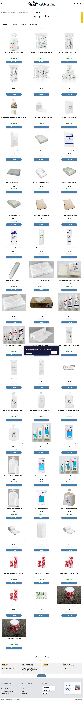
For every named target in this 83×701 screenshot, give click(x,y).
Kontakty (3, 695)
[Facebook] (43, 693)
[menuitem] (27, 9)
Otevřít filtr (41, 28)
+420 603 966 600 (46, 690)
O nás (2, 686)
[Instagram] (46, 693)
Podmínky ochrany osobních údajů (8, 691)
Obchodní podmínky (5, 690)
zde (50, 349)
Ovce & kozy (24, 693)
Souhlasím (54, 352)
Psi (22, 686)
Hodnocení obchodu (41, 657)
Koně (23, 690)
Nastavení (29, 352)
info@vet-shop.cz (47, 687)
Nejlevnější (14, 24)
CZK (1, 3)
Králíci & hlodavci (25, 695)
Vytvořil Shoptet (79, 699)
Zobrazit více (41, 676)
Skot (23, 691)
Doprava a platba (4, 688)
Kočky (23, 688)
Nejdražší (24, 24)
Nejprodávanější (33, 24)
